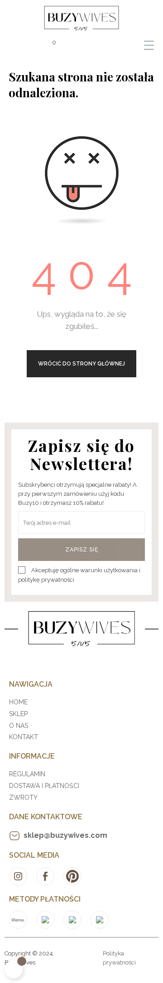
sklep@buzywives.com (65, 835)
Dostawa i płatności (44, 785)
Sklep (18, 713)
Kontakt (23, 737)
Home (18, 702)
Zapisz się (81, 549)
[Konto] (15, 45)
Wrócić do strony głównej (81, 364)
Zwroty (23, 797)
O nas (18, 725)
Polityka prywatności (119, 958)
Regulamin (27, 774)
